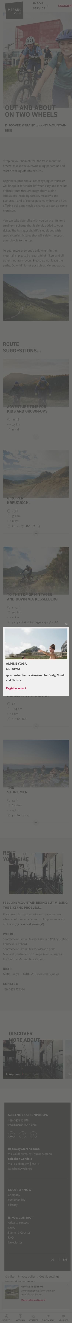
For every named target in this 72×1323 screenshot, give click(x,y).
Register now (15, 688)
